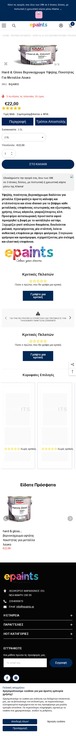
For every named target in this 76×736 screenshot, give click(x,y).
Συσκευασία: (12, 129)
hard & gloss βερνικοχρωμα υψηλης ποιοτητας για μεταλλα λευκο (19, 537)
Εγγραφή (61, 662)
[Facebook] (7, 677)
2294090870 (16, 601)
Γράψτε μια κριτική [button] (38, 296)
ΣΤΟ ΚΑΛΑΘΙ (38, 164)
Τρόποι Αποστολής (51, 122)
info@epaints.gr (25, 606)
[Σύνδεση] (61, 25)
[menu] (4, 25)
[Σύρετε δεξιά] (70, 318)
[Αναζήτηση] (14, 26)
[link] (38, 318)
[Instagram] (15, 677)
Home (6, 35)
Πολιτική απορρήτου (14, 687)
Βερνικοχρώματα (21, 35)
